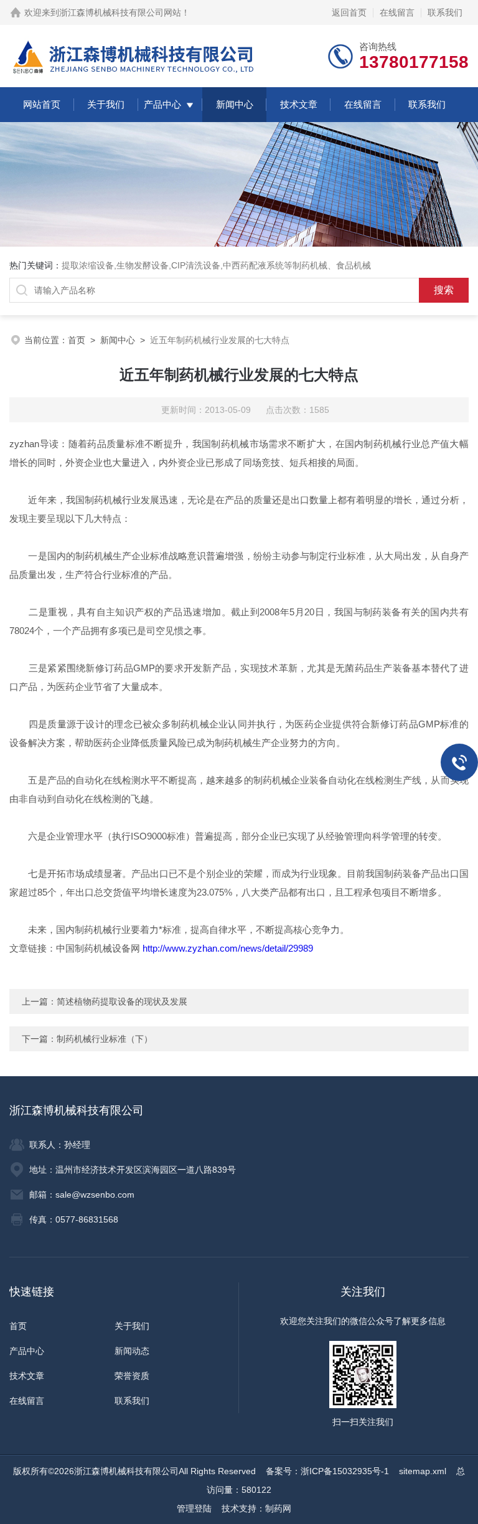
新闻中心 (234, 104)
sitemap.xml (422, 1471)
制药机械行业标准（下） (104, 1039)
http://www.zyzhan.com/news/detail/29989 (228, 948)
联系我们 (445, 12)
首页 (76, 340)
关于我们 (105, 104)
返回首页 (349, 12)
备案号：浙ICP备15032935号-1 (327, 1471)
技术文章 (298, 104)
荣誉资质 (132, 1376)
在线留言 (397, 12)
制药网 (278, 1508)
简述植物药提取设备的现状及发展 (122, 1001)
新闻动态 (132, 1351)
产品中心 (162, 104)
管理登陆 (194, 1508)
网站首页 (41, 104)
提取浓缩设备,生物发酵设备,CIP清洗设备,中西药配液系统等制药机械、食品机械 (216, 265)
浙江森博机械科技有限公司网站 (120, 12)
